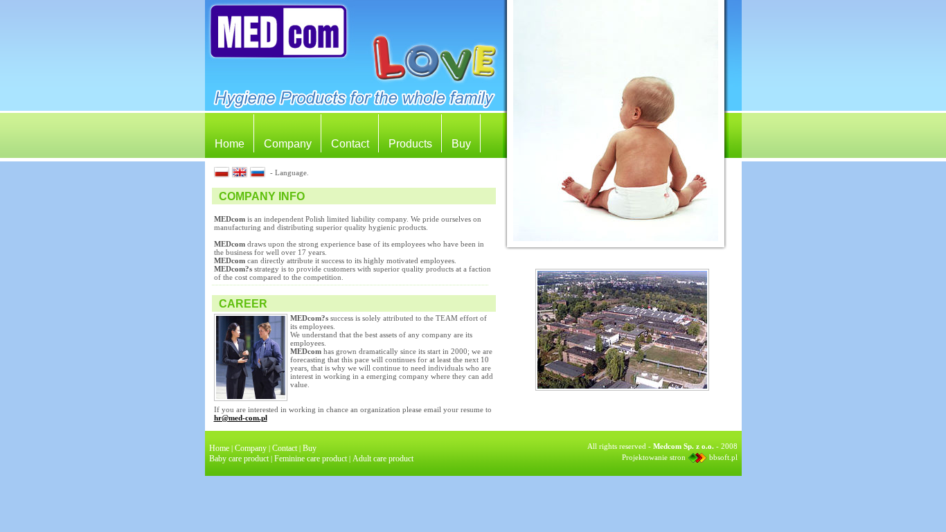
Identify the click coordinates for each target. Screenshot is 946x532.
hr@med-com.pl (240, 418)
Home (229, 144)
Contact (350, 144)
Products (410, 144)
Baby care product (239, 458)
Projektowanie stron (654, 457)
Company (288, 144)
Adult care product (382, 458)
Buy (461, 144)
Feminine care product (310, 458)
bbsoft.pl (723, 457)
